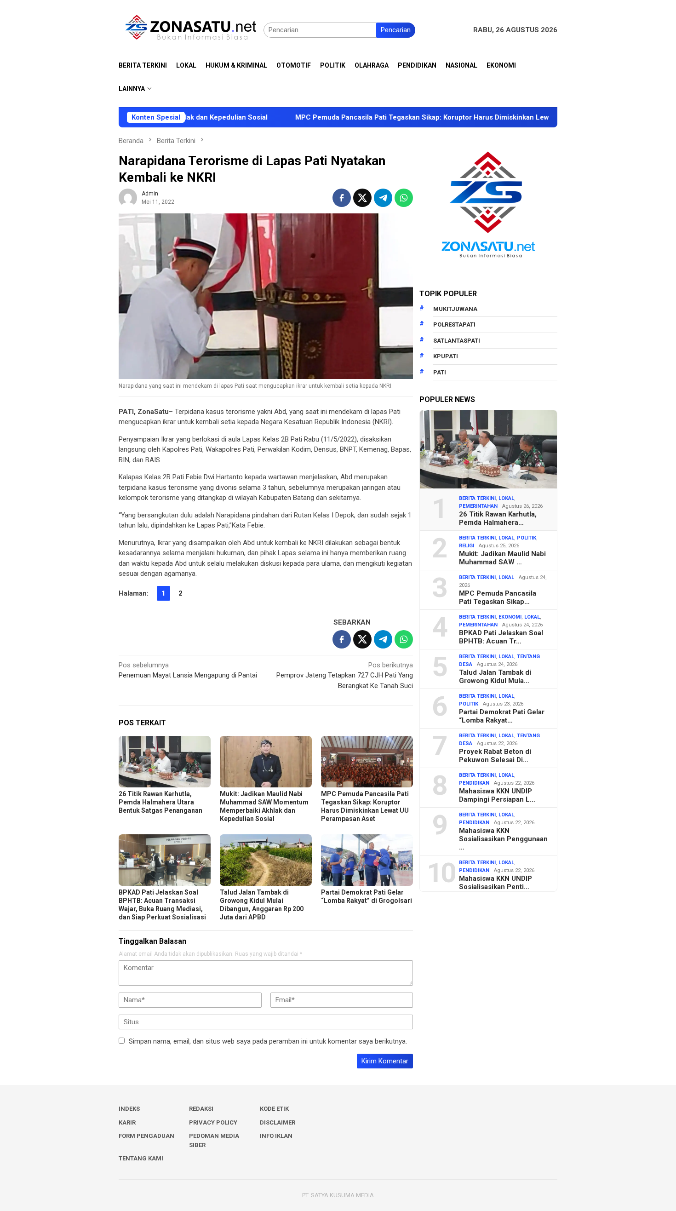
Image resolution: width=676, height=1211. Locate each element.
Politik (526, 538)
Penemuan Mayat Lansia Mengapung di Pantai (188, 670)
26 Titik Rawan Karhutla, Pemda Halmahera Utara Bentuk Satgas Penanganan (160, 802)
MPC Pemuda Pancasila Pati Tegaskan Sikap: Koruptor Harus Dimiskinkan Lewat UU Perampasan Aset (411, 117)
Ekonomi (509, 617)
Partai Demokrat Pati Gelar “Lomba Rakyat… (501, 716)
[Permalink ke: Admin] (128, 197)
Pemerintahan (478, 506)
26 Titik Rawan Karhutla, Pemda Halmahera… (498, 518)
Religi (466, 546)
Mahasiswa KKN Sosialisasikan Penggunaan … (503, 838)
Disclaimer (277, 1122)
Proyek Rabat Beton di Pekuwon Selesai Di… (495, 755)
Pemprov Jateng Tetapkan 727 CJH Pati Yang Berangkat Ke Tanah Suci (344, 675)
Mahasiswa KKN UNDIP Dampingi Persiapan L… (497, 795)
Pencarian (396, 30)
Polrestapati (454, 324)
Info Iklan (276, 1135)
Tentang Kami (141, 1158)
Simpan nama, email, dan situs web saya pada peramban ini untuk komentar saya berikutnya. (268, 1041)
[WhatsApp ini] (404, 198)
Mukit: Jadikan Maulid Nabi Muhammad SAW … (502, 558)
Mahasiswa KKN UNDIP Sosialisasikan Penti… (495, 882)
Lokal (506, 498)
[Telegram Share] (383, 198)
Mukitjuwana (455, 308)
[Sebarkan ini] (341, 198)
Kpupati (445, 356)
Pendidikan (474, 783)
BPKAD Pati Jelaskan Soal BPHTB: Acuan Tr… (501, 637)
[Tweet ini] (362, 198)
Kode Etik (274, 1108)
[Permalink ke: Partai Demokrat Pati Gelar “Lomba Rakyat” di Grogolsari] (367, 860)
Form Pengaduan (146, 1135)
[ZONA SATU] (191, 29)
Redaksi (201, 1108)
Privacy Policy (213, 1122)
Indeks (129, 1108)
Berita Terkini (477, 498)
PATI (439, 372)
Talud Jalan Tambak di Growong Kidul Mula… (495, 676)
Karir (127, 1122)
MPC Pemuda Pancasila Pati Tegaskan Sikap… (497, 597)
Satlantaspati (456, 340)
